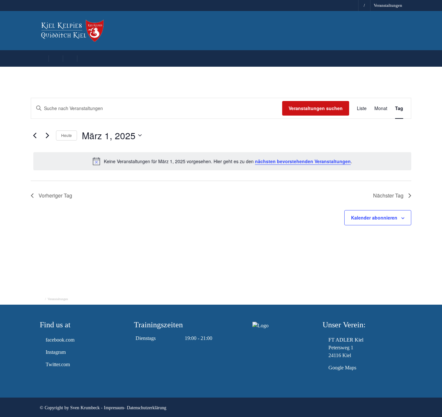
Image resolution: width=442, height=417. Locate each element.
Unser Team (268, 32)
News (233, 32)
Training (305, 32)
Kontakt (406, 32)
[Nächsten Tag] (47, 135)
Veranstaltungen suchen (316, 108)
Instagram (56, 352)
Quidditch (370, 32)
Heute (66, 135)
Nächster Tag (388, 195)
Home (205, 32)
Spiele (337, 32)
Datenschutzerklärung (146, 407)
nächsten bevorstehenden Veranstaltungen (303, 161)
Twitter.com (58, 364)
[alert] (222, 161)
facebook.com (60, 340)
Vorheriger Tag (55, 195)
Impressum (114, 407)
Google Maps (342, 367)
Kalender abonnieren (374, 217)
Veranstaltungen (388, 5)
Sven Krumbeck (85, 407)
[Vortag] (35, 135)
